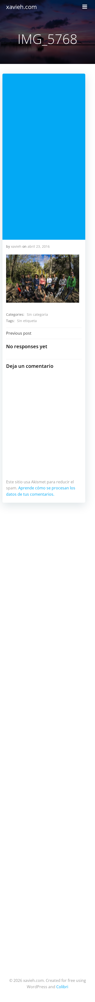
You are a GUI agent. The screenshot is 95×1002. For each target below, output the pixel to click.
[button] (42, 278)
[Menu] (85, 7)
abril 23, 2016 (39, 246)
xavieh (16, 246)
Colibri (62, 986)
